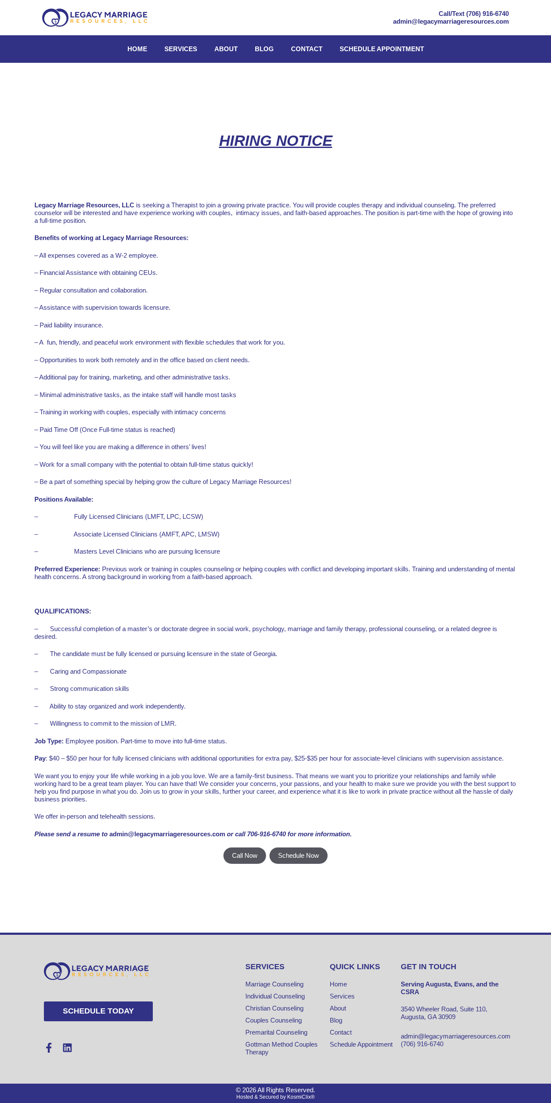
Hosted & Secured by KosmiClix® (275, 1097)
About (226, 48)
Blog (264, 48)
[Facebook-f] (49, 1048)
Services (180, 48)
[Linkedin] (67, 1048)
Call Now (244, 855)
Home (137, 48)
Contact (306, 48)
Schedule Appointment (382, 48)
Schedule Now (298, 855)
